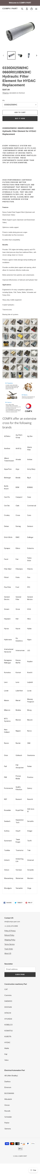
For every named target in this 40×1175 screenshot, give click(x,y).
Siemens (7, 1129)
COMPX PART (10, 8)
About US (7, 953)
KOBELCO (8, 1025)
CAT (6, 989)
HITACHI (7, 1013)
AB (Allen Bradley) (11, 1076)
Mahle (6, 1048)
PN (3, 100)
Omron (7, 1105)
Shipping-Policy (9, 940)
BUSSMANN (9, 1093)
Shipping (5, 93)
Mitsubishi (8, 1099)
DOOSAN (8, 1007)
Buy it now (20, 118)
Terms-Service (9, 944)
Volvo (6, 1060)
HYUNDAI (8, 1019)
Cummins (8, 995)
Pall (5, 1054)
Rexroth (7, 1111)
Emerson (7, 1087)
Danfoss (7, 1081)
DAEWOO (8, 1001)
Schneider (8, 1117)
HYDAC (7, 1042)
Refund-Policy (9, 935)
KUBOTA (7, 1036)
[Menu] (36, 8)
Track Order (8, 949)
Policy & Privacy (10, 931)
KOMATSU (8, 1031)
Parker (6, 1123)
